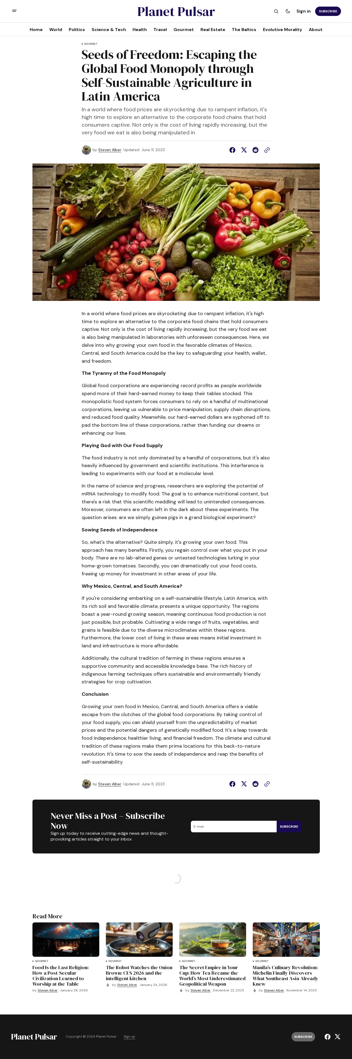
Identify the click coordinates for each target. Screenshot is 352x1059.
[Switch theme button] (287, 11)
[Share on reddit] (255, 150)
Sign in (303, 11)
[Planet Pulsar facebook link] (328, 1036)
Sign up (129, 1036)
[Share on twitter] (244, 150)
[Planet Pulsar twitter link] (336, 1036)
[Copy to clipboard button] (266, 150)
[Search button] (276, 11)
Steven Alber (109, 150)
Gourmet (91, 44)
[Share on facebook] (233, 150)
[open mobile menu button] (14, 11)
